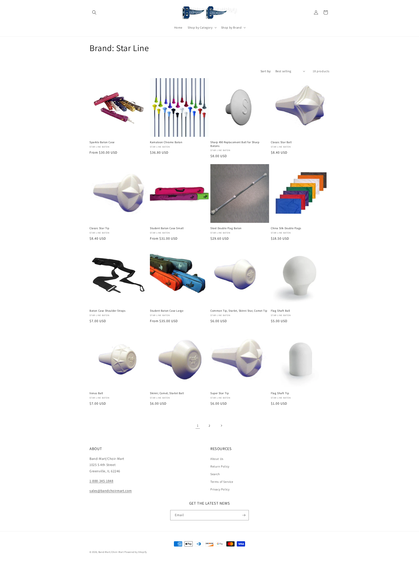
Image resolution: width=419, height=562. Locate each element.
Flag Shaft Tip (280, 393)
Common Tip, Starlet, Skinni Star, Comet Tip (238, 311)
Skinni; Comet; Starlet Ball (167, 393)
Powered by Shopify (135, 551)
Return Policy (219, 466)
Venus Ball (96, 393)
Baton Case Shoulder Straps (107, 311)
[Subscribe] (244, 515)
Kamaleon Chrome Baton (166, 142)
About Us (216, 459)
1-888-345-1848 (101, 481)
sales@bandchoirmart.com (110, 490)
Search (215, 474)
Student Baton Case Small (167, 228)
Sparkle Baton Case (102, 142)
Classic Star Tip (99, 228)
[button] (94, 12)
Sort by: (266, 71)
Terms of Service (221, 482)
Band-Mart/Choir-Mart (111, 551)
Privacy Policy (219, 489)
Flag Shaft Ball (280, 311)
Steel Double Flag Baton (226, 228)
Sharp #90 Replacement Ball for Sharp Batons (234, 144)
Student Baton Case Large (166, 311)
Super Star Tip (219, 393)
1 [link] (198, 425)
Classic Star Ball (281, 142)
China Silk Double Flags (286, 228)
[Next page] (221, 425)
